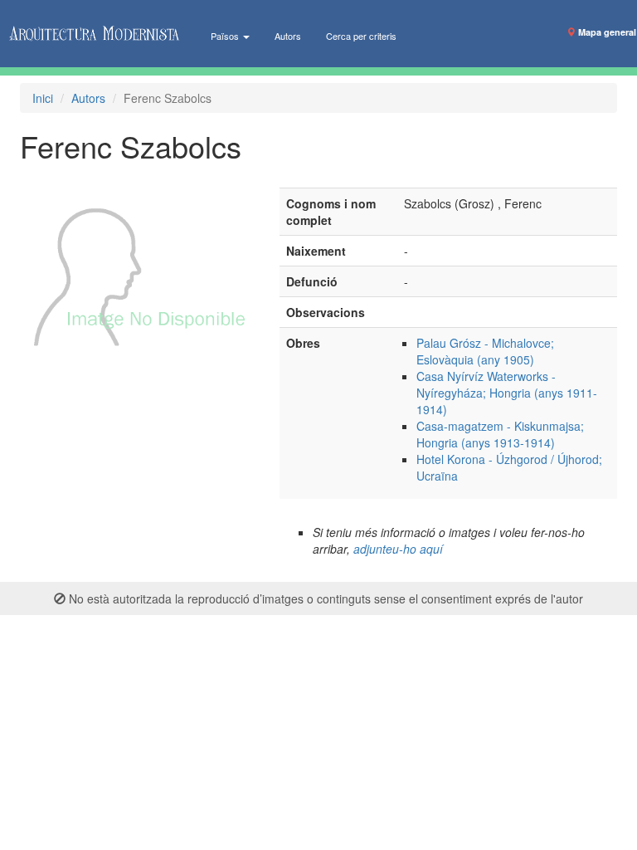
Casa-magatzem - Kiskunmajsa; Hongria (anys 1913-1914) (500, 434)
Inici (42, 98)
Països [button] (226, 35)
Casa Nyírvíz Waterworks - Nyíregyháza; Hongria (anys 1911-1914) (506, 393)
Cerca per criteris (361, 35)
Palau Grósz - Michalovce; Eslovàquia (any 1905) (485, 351)
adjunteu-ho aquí (398, 548)
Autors (288, 35)
